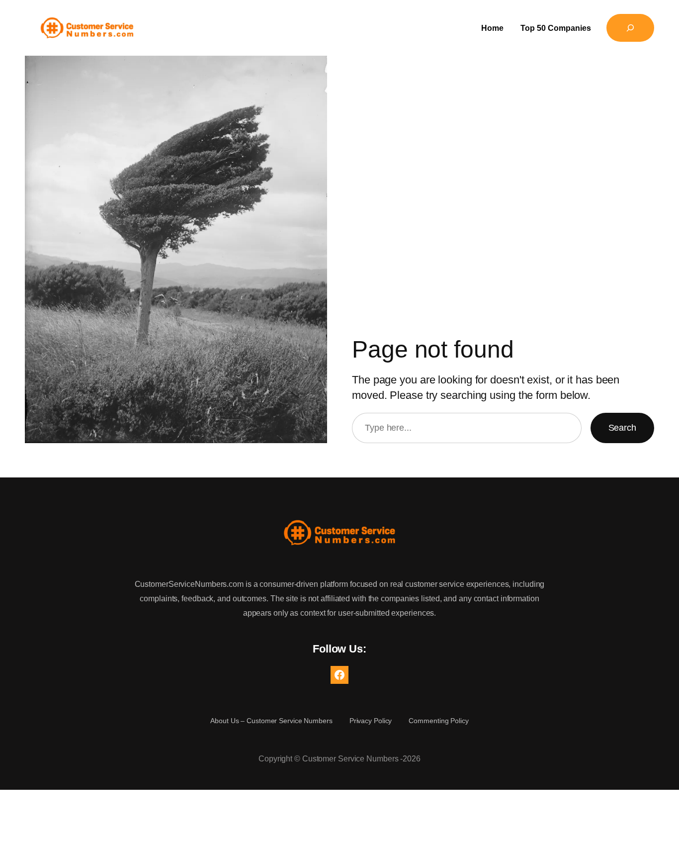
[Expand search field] (630, 28)
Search (622, 428)
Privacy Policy (370, 721)
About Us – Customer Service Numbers (271, 721)
